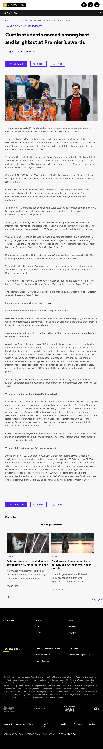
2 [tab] (13, 597)
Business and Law (43, 654)
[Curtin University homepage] (14, 5)
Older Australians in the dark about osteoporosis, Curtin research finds (27, 562)
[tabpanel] (28, 560)
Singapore (73, 632)
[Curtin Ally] (39, 709)
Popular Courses (63, 725)
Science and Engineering (79, 654)
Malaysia (72, 620)
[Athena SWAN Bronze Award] (8, 709)
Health (10, 556)
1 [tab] (8, 597)
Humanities (73, 648)
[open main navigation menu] (96, 4)
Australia (39, 620)
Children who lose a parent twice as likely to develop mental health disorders (71, 564)
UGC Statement (45, 725)
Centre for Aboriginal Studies (48, 648)
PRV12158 (71, 734)
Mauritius (72, 626)
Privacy (32, 723)
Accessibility (79, 723)
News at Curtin (13, 12)
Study (83, 4)
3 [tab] (18, 597)
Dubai (38, 632)
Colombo (39, 626)
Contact (92, 723)
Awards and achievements (23, 26)
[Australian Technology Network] (69, 709)
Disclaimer (20, 723)
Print (59, 63)
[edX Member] (97, 709)
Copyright (7, 723)
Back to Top (10, 516)
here (49, 303)
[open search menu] (90, 4)
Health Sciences (42, 660)
